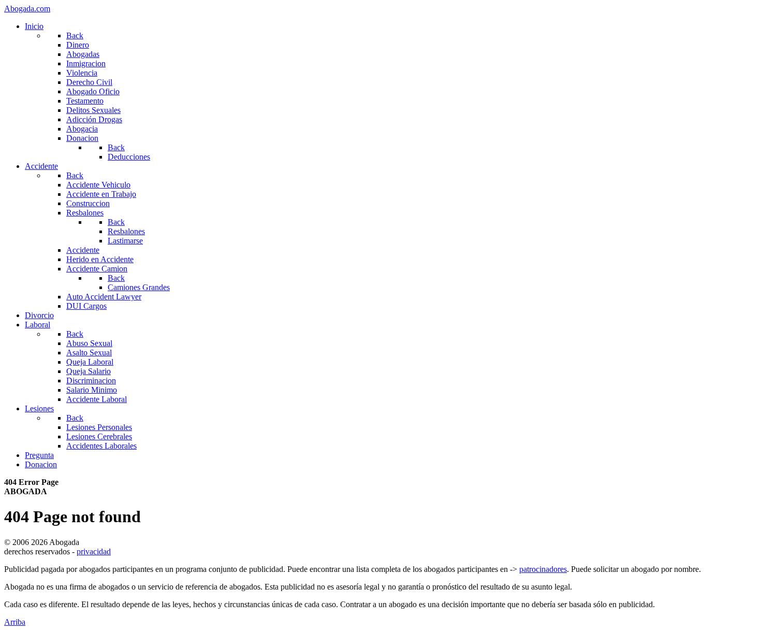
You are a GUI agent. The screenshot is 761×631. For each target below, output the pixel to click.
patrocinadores (543, 569)
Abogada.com (27, 8)
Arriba (14, 622)
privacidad (94, 551)
